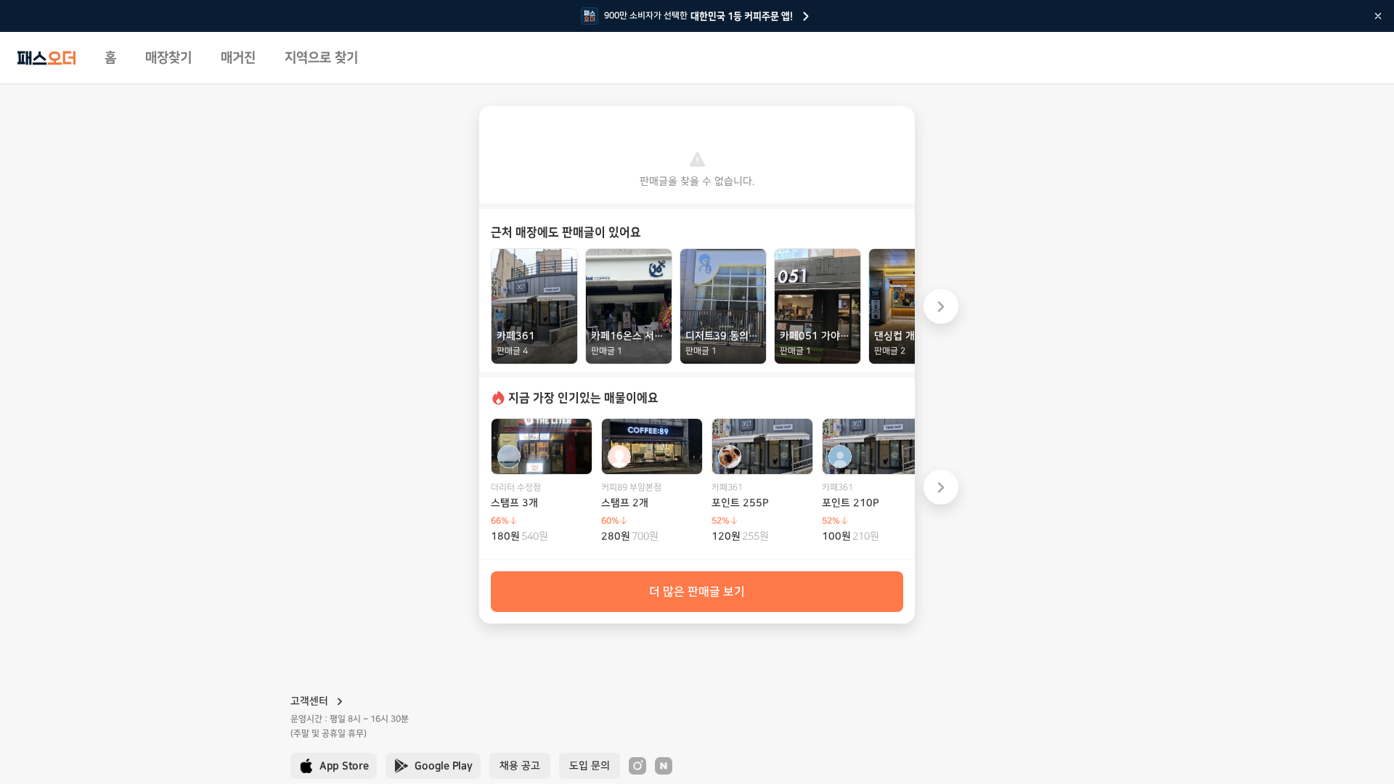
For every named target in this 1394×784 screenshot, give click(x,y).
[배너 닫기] (1378, 16)
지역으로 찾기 (321, 58)
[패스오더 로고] (46, 58)
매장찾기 (168, 58)
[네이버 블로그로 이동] (663, 766)
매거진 (238, 58)
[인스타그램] (637, 766)
